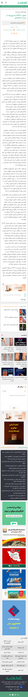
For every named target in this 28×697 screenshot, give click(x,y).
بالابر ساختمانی (21, 662)
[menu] (6, 2)
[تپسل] (3, 284)
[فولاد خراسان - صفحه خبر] (14, 579)
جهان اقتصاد (4, 682)
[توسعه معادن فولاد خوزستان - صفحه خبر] (14, 536)
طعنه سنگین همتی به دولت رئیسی (10, 325)
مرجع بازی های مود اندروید (7, 670)
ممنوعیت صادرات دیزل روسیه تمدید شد (16, 459)
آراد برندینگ (21, 648)
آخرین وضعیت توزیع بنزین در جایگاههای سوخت (14, 456)
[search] (2, 2)
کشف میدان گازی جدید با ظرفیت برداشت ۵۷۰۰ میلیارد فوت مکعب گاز (13, 472)
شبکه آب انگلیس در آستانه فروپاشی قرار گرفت (15, 466)
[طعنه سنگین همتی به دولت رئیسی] (22, 327)
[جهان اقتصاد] (22, 3)
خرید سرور (20, 670)
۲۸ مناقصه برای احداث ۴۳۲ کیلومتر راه (16, 496)
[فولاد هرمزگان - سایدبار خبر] (14, 433)
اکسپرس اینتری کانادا (7, 662)
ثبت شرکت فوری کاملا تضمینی (20, 657)
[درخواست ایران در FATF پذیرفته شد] (22, 312)
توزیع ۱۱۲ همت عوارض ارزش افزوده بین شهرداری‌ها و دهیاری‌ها (13, 476)
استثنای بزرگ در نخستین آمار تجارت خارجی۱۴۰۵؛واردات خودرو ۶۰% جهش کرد (14, 487)
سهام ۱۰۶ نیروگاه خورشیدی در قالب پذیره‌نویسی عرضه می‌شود (13, 453)
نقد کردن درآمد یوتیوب (7, 665)
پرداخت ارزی (7, 652)
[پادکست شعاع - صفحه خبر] (14, 513)
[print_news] (16, 33)
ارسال (14, 408)
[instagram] (15, 695)
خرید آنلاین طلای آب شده (7, 657)
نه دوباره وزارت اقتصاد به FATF (11, 317)
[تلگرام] (12, 33)
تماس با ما (16, 689)
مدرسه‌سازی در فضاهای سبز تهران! (17, 498)
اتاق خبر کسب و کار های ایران (7, 648)
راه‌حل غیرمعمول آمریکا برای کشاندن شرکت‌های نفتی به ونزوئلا (14, 6)
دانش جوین (21, 642)
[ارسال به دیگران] (14, 33)
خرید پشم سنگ (21, 665)
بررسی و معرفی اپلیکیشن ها (7, 642)
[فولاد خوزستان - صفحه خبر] (14, 558)
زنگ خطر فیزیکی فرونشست (19, 493)
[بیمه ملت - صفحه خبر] (14, 617)
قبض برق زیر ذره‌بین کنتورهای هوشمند (17, 468)
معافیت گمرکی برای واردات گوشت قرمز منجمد (15, 484)
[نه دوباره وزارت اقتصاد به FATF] (22, 319)
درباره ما (11, 689)
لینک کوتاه (25, 295)
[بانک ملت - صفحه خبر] (14, 594)
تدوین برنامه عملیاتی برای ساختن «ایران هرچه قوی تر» (13, 491)
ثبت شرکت (21, 652)
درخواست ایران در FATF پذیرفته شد (11, 310)
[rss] (18, 695)
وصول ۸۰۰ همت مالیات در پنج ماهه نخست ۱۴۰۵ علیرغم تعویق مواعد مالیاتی (14, 480)
